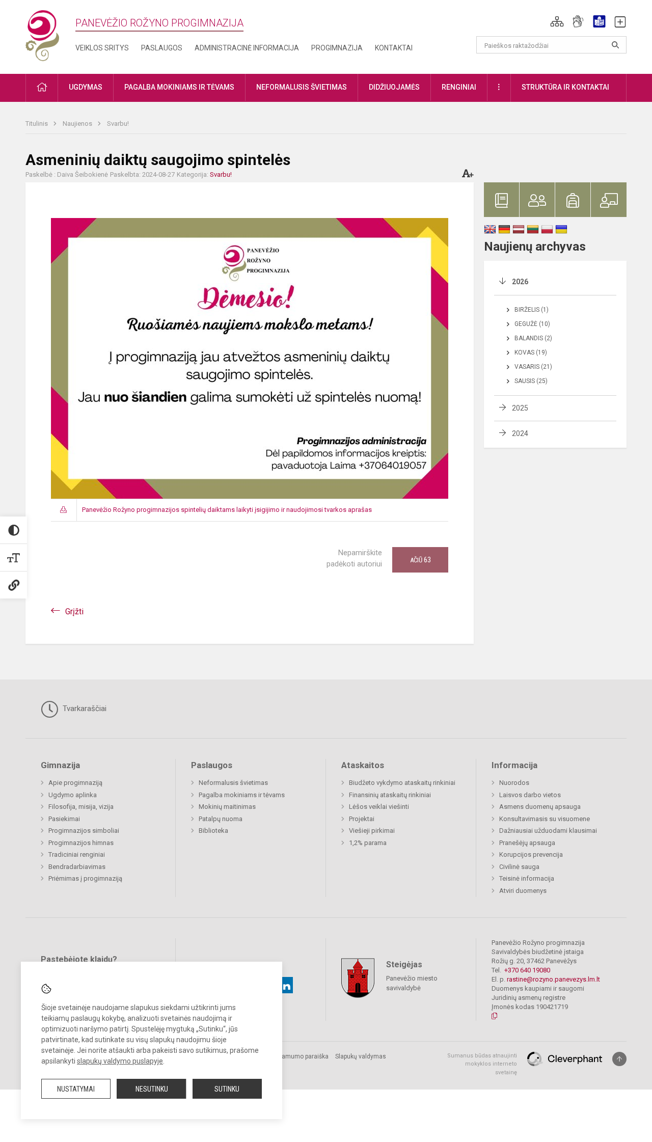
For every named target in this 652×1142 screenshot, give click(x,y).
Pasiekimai (64, 819)
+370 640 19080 (527, 970)
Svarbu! (118, 123)
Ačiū (420, 559)
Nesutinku (151, 1089)
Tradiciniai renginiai (76, 854)
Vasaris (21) (533, 366)
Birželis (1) (531, 309)
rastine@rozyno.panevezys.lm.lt (553, 979)
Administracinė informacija (247, 48)
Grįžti (74, 611)
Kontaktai (394, 48)
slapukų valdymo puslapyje (120, 1061)
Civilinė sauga (519, 867)
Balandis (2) (533, 338)
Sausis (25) (531, 381)
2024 (520, 433)
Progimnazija (337, 48)
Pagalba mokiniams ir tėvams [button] (179, 87)
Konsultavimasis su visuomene (544, 819)
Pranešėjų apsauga (527, 843)
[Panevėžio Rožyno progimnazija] (42, 35)
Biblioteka (213, 830)
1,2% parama (368, 843)
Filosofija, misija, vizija (81, 806)
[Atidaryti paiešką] (615, 44)
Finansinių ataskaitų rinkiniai (390, 795)
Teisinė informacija (526, 878)
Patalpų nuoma (220, 819)
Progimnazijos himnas (81, 843)
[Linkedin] (285, 985)
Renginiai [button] (459, 87)
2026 (520, 282)
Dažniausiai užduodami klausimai (548, 830)
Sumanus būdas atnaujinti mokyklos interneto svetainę (482, 1064)
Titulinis (37, 123)
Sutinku (226, 1089)
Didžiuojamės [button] (394, 87)
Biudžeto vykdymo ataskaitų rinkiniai (402, 782)
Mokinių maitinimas (227, 806)
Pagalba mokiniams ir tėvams (242, 795)
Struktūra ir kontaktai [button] (565, 87)
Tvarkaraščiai (83, 708)
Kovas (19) (530, 352)
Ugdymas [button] (85, 87)
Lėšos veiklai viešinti (379, 806)
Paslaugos (161, 48)
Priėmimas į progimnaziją (85, 878)
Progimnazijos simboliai (83, 830)
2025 (520, 408)
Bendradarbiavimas (76, 867)
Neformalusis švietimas (233, 782)
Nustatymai (76, 1089)
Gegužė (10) (532, 324)
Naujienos (78, 123)
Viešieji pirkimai (372, 830)
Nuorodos (514, 782)
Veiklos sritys (102, 48)
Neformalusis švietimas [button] (301, 87)
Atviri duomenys (523, 890)
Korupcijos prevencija (531, 854)
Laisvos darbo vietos (530, 795)
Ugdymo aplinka (72, 795)
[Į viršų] (619, 1059)
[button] (557, 21)
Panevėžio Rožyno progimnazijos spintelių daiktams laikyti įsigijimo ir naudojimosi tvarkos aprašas (227, 509)
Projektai (361, 819)
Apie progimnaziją (75, 782)
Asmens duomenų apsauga (540, 806)
